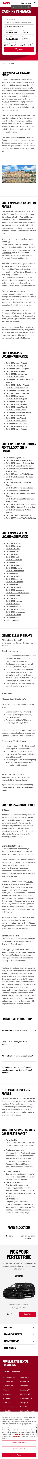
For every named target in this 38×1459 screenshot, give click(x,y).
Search (20, 49)
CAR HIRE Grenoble (14, 579)
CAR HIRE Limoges (13, 606)
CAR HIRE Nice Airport (15, 377)
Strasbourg (6, 252)
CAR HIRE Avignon (13, 546)
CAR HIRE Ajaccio (13, 543)
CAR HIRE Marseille (14, 568)
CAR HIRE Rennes (13, 587)
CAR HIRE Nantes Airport (16, 429)
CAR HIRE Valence (13, 615)
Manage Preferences (19, 1442)
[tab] (7, 1371)
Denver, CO (7, 1398)
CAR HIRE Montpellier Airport (18, 390)
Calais (6, 101)
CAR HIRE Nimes (13, 604)
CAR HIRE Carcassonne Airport (19, 412)
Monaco (11, 244)
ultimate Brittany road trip (13, 834)
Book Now (27, 1314)
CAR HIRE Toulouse (14, 560)
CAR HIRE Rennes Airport (16, 407)
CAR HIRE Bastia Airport (16, 366)
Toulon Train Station (18, 515)
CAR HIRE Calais (12, 557)
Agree (19, 1455)
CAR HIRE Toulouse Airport (17, 388)
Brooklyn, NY (25, 1377)
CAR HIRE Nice (12, 562)
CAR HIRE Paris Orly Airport (17, 385)
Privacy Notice (18, 1434)
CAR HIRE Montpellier (15, 571)
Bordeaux (27, 949)
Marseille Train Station (19, 488)
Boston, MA (7, 1411)
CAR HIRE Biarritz (13, 598)
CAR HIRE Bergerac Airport (17, 415)
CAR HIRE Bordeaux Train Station (20, 463)
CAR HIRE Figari (12, 573)
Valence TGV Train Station (21, 518)
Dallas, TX (6, 1390)
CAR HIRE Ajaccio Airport (16, 363)
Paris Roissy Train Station (21, 504)
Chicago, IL (24, 1403)
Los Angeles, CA (26, 1398)
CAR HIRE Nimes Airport (16, 418)
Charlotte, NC (25, 1394)
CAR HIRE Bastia (13, 549)
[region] (19, 1435)
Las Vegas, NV (25, 1390)
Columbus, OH (8, 1381)
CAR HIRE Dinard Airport (16, 421)
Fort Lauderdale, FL (10, 1407)
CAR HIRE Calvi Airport (15, 401)
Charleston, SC (25, 1386)
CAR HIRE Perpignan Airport (17, 426)
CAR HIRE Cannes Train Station (19, 466)
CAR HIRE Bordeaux (14, 565)
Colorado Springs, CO (27, 1411)
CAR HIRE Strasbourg (15, 590)
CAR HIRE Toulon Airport (16, 410)
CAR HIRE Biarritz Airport (16, 399)
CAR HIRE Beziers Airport (16, 404)
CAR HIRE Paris (12, 551)
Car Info (9, 1314)
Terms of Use (16, 1436)
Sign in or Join (26, 3)
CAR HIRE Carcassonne (15, 612)
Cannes (22, 244)
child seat (24, 780)
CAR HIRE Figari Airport (15, 396)
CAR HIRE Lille (12, 584)
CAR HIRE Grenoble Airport (17, 423)
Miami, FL (23, 1407)
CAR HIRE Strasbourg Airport (18, 393)
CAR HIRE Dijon (12, 617)
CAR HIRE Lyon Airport (15, 371)
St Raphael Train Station (20, 507)
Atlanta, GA (7, 1394)
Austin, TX (6, 1403)
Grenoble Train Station (19, 474)
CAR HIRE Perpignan (14, 582)
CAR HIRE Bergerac (14, 601)
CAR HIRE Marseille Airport (17, 374)
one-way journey (21, 137)
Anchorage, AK (8, 1386)
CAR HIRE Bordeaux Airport (17, 368)
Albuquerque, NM (9, 1377)
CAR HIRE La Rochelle (15, 609)
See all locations (12, 620)
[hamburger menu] (34, 3)
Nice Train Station (17, 490)
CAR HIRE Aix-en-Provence (17, 593)
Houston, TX (24, 1381)
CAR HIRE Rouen (13, 595)
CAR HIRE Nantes (13, 576)
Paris (21, 118)
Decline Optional (19, 1449)
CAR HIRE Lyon (12, 554)
